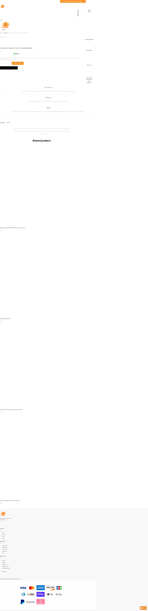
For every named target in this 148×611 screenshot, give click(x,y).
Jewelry (3, 562)
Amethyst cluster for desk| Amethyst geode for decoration (11, 409)
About (3, 536)
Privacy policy (5, 545)
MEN (89, 11)
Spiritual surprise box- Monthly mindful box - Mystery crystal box (12, 227)
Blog (3, 538)
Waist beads (4, 564)
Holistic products (5, 566)
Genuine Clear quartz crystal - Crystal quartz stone (9, 500)
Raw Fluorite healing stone (5, 318)
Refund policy (4, 547)
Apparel (3, 560)
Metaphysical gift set (6, 568)
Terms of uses (4, 549)
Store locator (4, 551)
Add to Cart (17, 63)
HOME (89, 10)
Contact (3, 534)
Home (1, 32)
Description (2, 122)
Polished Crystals (6, 32)
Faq (3, 553)
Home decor (4, 571)
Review (8, 122)
